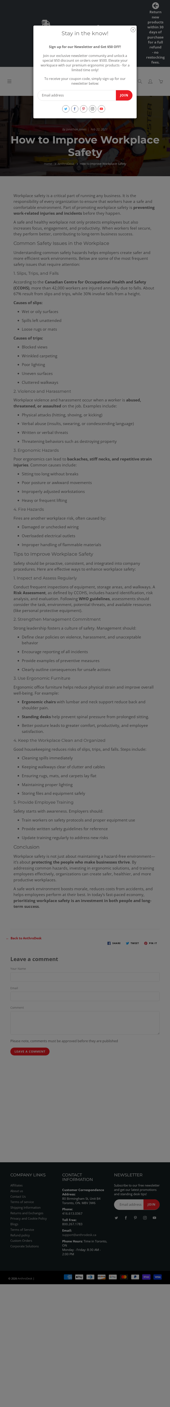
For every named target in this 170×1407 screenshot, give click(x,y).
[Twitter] (65, 108)
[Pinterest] (83, 108)
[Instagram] (92, 108)
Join (124, 95)
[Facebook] (74, 108)
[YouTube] (101, 108)
